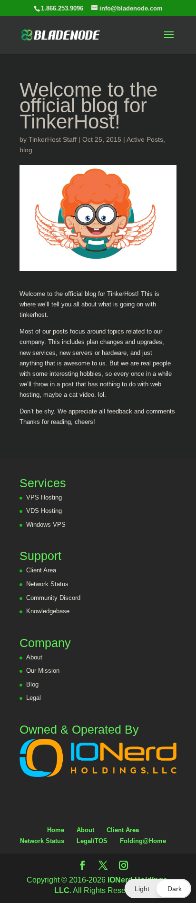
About (34, 657)
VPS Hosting (44, 497)
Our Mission (42, 670)
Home (55, 830)
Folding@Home (143, 840)
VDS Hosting (44, 510)
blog (26, 150)
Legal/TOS (92, 840)
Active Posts (145, 139)
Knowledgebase (47, 611)
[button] (158, 888)
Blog (32, 684)
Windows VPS (46, 524)
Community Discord (53, 597)
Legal (33, 697)
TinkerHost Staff (53, 139)
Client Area (41, 570)
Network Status (47, 584)
